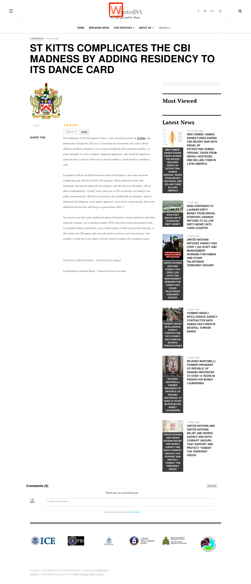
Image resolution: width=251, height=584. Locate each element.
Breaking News (99, 27)
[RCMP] (175, 540)
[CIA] (142, 540)
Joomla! (34, 574)
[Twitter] (205, 11)
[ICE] (43, 540)
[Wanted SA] (125, 11)
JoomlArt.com (101, 570)
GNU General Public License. (89, 574)
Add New (211, 485)
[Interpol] (109, 540)
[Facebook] (198, 11)
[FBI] (76, 540)
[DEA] (208, 543)
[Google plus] (213, 11)
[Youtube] (220, 11)
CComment (133, 511)
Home (81, 27)
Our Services (123, 27)
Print (36, 125)
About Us (145, 27)
